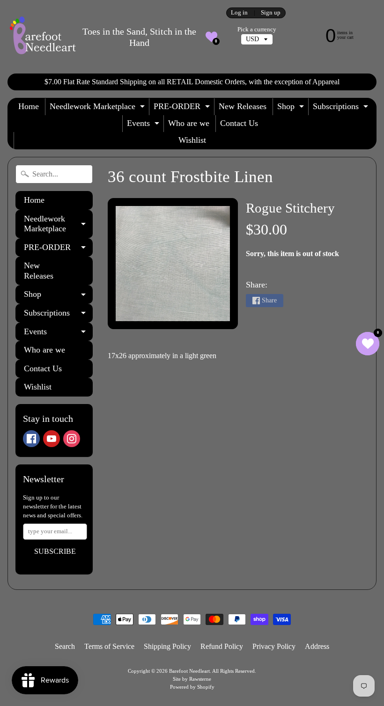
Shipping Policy (167, 646)
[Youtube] (51, 438)
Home (28, 106)
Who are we (188, 123)
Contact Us (239, 123)
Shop (291, 108)
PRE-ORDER (183, 108)
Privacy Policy (273, 646)
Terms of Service (109, 646)
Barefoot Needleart (189, 671)
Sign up (271, 13)
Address (317, 646)
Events (144, 125)
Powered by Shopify (192, 687)
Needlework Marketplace (98, 108)
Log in (239, 13)
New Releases (242, 106)
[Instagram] (71, 438)
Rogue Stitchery (290, 207)
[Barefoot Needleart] (42, 36)
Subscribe (55, 551)
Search (65, 646)
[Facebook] (31, 438)
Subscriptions (341, 108)
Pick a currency (256, 29)
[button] (211, 37)
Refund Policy (221, 646)
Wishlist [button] (192, 140)
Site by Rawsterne (192, 679)
